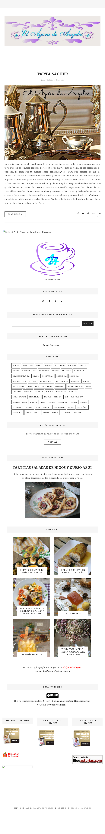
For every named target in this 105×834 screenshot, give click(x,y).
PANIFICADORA (77, 397)
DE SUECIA (75, 381)
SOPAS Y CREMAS (33, 412)
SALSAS (71, 407)
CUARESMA (66, 371)
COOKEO (55, 371)
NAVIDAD (47, 397)
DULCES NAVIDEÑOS (43, 386)
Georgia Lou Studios (81, 808)
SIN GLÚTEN (82, 407)
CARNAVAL (83, 366)
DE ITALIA (33, 381)
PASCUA (33, 402)
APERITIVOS (28, 366)
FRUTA (88, 386)
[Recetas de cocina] (11, 756)
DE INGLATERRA (19, 381)
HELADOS (28, 392)
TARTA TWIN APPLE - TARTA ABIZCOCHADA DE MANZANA (73, 652)
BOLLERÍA (72, 366)
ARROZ (39, 366)
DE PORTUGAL (62, 381)
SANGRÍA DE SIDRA (32, 654)
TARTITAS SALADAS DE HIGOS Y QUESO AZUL (52, 467)
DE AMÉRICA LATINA (21, 376)
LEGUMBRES (61, 392)
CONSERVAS (44, 371)
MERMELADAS (34, 397)
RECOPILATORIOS (43, 407)
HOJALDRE (39, 392)
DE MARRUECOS (46, 381)
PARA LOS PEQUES (20, 402)
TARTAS (97, 216)
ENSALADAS (59, 386)
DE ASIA (36, 376)
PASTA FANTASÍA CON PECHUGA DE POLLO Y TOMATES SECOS (32, 611)
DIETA (29, 386)
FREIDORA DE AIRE (75, 386)
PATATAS (51, 402)
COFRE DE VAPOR (29, 371)
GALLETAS (17, 392)
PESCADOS (62, 402)
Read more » (15, 214)
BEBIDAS (48, 366)
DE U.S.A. (86, 381)
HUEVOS (49, 392)
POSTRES (73, 402)
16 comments (59, 80)
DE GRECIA (74, 376)
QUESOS (83, 402)
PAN (66, 397)
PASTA (42, 402)
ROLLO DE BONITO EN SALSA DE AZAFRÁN (73, 571)
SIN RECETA (17, 412)
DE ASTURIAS (48, 376)
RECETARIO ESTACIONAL (23, 407)
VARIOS (55, 412)
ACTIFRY (16, 366)
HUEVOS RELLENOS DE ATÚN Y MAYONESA (32, 571)
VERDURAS (65, 412)
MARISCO (73, 392)
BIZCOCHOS (60, 366)
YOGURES (77, 412)
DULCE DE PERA (73, 613)
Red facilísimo (59, 407)
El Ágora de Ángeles (43, 808)
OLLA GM (58, 397)
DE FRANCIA (61, 376)
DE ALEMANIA (80, 371)
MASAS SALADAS (19, 397)
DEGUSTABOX (18, 386)
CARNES (16, 371)
